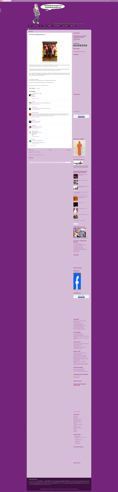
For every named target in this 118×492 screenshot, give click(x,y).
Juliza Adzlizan (75, 417)
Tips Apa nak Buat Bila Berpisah (78, 333)
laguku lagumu (74, 482)
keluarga (59, 482)
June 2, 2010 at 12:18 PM (35, 104)
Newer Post (31, 150)
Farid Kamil (75, 430)
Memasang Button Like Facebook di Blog (79, 347)
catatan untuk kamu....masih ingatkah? (79, 220)
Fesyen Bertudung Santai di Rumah (78, 248)
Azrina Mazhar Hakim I (76, 426)
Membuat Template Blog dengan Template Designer (81, 343)
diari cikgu (79, 481)
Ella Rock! (74, 429)
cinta (74, 481)
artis (39, 481)
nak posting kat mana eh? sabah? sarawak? (80, 194)
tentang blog (31, 484)
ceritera (70, 481)
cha (32, 101)
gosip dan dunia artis (55, 162)
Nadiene (33, 125)
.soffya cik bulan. (77, 436)
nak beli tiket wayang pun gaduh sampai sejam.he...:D (83, 197)
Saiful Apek (75, 425)
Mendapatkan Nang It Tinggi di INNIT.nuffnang (80, 357)
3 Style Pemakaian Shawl (77, 243)
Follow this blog (81, 297)
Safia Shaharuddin (76, 272)
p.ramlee (49, 483)
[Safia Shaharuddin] (77, 289)
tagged (87, 483)
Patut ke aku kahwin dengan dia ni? (83, 214)
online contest (43, 483)
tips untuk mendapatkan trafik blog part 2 (79, 329)
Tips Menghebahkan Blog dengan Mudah (79, 325)
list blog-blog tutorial (78, 439)
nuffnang (37, 483)
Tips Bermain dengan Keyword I (78, 323)
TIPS (64, 162)
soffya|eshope (41, 162)
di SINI (47, 85)
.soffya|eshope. (77, 441)
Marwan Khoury (75, 418)
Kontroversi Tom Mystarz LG (77, 419)
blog (46, 481)
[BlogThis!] (30, 88)
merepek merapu (81, 482)
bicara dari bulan (31, 162)
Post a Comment (32, 145)
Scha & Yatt (75, 423)
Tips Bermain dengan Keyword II (78, 324)
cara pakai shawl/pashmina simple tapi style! (80, 244)
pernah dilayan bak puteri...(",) (82, 208)
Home (30, 25)
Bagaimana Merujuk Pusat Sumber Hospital (79, 355)
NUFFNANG (61, 162)
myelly (87, 482)
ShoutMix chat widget (76, 411)
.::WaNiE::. (33, 107)
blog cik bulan (52, 481)
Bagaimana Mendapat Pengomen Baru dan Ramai (80, 358)
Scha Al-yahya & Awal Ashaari (77, 424)
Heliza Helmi (75, 431)
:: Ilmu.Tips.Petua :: (78, 443)
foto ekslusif (41, 482)
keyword (64, 482)
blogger (58, 481)
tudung (38, 484)
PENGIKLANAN (72, 25)
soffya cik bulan (77, 377)
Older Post (68, 150)
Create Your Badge (76, 290)
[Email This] (29, 88)
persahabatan (54, 483)
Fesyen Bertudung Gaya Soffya (78, 247)
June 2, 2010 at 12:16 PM (35, 98)
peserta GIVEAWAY (56, 25)
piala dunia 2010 (60, 483)
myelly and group (31, 483)
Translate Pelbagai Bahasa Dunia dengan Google (80, 363)
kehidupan (54, 482)
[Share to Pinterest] (34, 88)
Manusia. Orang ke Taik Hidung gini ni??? (81, 437)
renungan (66, 483)
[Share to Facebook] (33, 88)
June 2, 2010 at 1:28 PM (35, 136)
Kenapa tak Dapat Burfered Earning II (79, 370)
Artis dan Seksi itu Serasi (77, 420)
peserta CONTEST (65, 25)
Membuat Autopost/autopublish (78, 348)
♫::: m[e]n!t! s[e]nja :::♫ (36, 93)
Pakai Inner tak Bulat (76, 250)
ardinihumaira (34, 112)
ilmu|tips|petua (36, 162)
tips (41, 25)
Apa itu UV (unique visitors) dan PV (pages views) (80, 371)
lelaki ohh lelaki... (80, 202)
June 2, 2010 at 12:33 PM (35, 109)
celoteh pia (63, 481)
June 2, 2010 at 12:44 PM (35, 122)
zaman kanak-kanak (47, 484)
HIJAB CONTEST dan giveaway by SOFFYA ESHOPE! (83, 186)
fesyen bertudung (49, 162)
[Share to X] (31, 88)
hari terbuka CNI (48, 482)
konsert (69, 482)
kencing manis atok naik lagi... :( (83, 180)
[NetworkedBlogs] (81, 295)
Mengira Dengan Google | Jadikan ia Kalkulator (80, 364)
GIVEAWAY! (50, 25)
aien (32, 139)
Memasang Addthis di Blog (77, 344)
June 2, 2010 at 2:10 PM (35, 143)
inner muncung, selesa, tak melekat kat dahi (80, 249)
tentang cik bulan (36, 25)
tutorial (44, 25)
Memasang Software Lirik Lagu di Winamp (79, 356)
